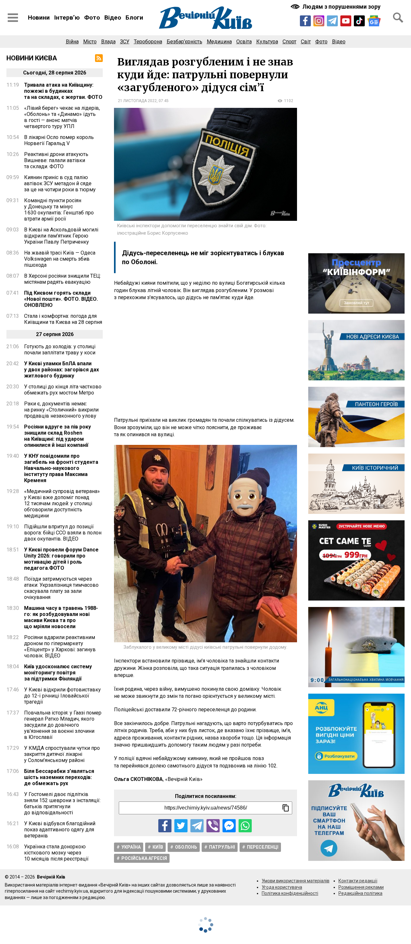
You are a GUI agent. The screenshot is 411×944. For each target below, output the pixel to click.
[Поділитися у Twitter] (181, 825)
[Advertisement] (205, 359)
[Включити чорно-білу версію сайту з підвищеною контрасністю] (336, 7)
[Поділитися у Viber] (213, 825)
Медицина (219, 42)
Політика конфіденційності (290, 893)
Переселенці (262, 847)
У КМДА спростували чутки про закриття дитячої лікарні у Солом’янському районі (62, 754)
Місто (90, 42)
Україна (131, 847)
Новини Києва (31, 58)
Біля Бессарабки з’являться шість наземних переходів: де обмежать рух (59, 777)
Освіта (244, 42)
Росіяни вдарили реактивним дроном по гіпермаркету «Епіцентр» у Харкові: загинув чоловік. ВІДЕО (60, 646)
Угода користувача (282, 887)
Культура (267, 42)
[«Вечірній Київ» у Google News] (374, 20)
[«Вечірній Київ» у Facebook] (305, 20)
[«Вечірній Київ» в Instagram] (318, 20)
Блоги (134, 17)
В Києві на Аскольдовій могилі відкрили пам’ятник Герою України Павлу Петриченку (61, 236)
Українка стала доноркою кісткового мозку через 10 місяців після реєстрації (56, 853)
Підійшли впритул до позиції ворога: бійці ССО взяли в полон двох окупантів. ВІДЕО (62, 533)
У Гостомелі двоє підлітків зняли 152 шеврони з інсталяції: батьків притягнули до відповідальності (62, 803)
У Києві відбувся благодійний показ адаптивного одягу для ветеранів (59, 829)
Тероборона (148, 42)
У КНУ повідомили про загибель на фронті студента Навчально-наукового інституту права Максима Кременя (61, 468)
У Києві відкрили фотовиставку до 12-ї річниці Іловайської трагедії (62, 696)
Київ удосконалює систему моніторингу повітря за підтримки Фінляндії (58, 672)
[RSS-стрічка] (99, 58)
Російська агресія (144, 858)
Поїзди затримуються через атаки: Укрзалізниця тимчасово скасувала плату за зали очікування (61, 588)
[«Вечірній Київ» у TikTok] (359, 20)
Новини (39, 17)
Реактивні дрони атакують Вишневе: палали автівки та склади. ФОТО (56, 160)
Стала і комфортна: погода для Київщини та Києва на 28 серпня (63, 319)
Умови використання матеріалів (295, 880)
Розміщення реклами (361, 887)
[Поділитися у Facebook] (164, 825)
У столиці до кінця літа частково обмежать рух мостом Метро (62, 390)
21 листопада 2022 (137, 101)
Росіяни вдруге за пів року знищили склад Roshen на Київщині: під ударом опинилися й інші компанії (57, 436)
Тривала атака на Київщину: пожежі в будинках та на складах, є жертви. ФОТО (63, 91)
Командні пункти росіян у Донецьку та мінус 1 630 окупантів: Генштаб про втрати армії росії (59, 209)
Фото (92, 17)
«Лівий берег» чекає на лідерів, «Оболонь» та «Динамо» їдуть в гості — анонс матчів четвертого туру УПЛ (62, 117)
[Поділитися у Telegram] (197, 825)
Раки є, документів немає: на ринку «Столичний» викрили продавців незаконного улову (61, 410)
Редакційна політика (360, 893)
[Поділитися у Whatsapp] (245, 825)
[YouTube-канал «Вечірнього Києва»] (345, 20)
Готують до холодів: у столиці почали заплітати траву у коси (59, 349)
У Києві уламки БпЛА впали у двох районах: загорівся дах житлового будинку (61, 369)
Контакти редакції (357, 880)
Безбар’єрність (184, 42)
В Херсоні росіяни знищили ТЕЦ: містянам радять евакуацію (62, 279)
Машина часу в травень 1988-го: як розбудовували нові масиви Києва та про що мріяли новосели (61, 617)
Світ (306, 42)
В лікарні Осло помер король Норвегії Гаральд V (59, 140)
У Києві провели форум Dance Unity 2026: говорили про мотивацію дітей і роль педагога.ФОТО (61, 559)
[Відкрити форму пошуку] (398, 17)
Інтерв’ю (67, 17)
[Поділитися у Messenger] (229, 825)
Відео (112, 17)
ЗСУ (124, 42)
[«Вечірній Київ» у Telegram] (332, 20)
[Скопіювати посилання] (286, 808)
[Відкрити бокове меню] (12, 17)
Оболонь (186, 847)
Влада (108, 42)
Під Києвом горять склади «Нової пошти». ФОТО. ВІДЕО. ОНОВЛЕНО (61, 299)
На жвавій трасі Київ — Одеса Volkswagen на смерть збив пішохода (59, 259)
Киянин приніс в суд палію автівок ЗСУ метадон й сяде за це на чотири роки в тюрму (60, 183)
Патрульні (222, 847)
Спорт (289, 42)
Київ (158, 847)
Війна (72, 42)
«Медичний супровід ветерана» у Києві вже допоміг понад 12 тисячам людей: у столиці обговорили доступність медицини (62, 503)
